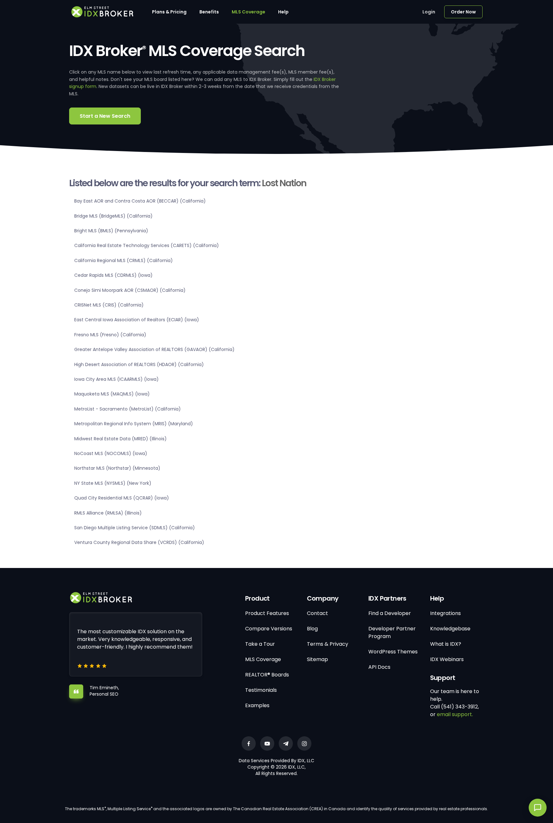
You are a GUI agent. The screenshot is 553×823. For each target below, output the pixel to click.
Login (428, 12)
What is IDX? (445, 644)
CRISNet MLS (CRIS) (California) (109, 305)
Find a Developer (389, 613)
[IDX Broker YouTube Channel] (267, 743)
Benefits (209, 12)
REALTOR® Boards (267, 674)
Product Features (267, 613)
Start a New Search (105, 116)
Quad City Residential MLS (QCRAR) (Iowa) (121, 498)
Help (283, 12)
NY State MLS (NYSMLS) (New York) (112, 483)
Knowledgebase (450, 628)
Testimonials (261, 690)
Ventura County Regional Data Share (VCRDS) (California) (139, 542)
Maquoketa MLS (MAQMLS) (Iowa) (112, 394)
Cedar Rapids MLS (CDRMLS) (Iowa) (113, 275)
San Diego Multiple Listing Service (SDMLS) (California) (134, 527)
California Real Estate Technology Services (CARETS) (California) (146, 245)
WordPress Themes (393, 651)
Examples (257, 705)
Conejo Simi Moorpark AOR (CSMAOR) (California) (130, 290)
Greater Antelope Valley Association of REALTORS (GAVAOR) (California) (154, 349)
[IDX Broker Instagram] (304, 743)
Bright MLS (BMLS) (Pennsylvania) (111, 231)
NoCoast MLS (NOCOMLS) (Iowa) (110, 453)
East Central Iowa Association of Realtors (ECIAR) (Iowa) (136, 319)
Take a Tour (260, 644)
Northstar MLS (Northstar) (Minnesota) (117, 468)
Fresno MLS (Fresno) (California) (110, 335)
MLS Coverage (248, 12)
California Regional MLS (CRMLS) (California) (123, 260)
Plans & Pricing (169, 12)
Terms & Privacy (327, 644)
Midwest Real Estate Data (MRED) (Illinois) (120, 438)
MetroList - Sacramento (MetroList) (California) (127, 409)
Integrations (445, 613)
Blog (312, 628)
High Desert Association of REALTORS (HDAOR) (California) (139, 364)
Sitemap (317, 659)
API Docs (379, 667)
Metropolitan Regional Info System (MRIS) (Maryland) (133, 423)
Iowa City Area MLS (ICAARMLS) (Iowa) (116, 379)
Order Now (463, 12)
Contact (317, 613)
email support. (455, 714)
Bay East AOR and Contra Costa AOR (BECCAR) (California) (140, 201)
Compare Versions (268, 628)
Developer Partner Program (392, 632)
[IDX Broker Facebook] (249, 743)
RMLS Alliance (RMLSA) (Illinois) (108, 513)
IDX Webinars (447, 659)
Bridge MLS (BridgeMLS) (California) (113, 216)
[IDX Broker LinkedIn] (286, 743)
